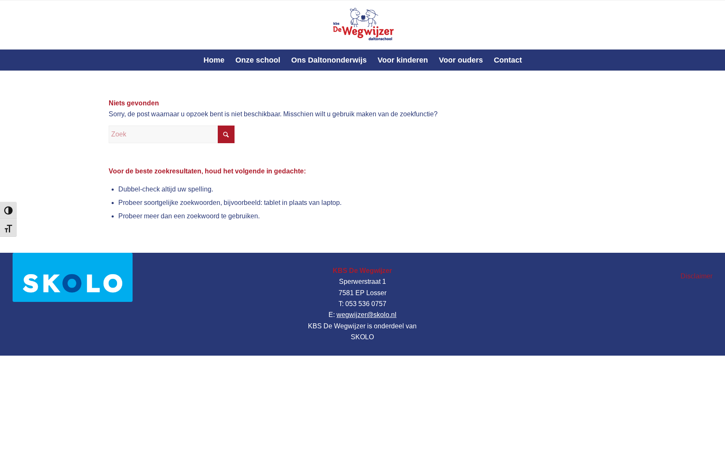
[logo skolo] (73, 277)
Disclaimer (696, 276)
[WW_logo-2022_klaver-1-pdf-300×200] (362, 24)
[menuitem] (214, 60)
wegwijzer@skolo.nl (366, 314)
